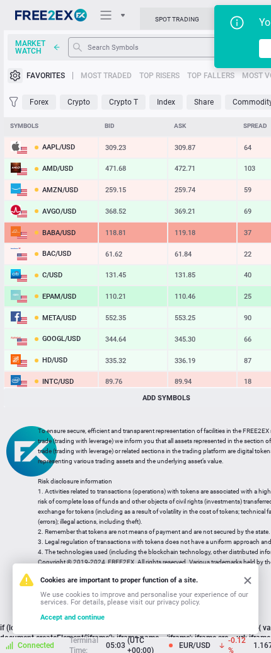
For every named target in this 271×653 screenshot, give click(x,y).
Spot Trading (177, 19)
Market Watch (30, 47)
